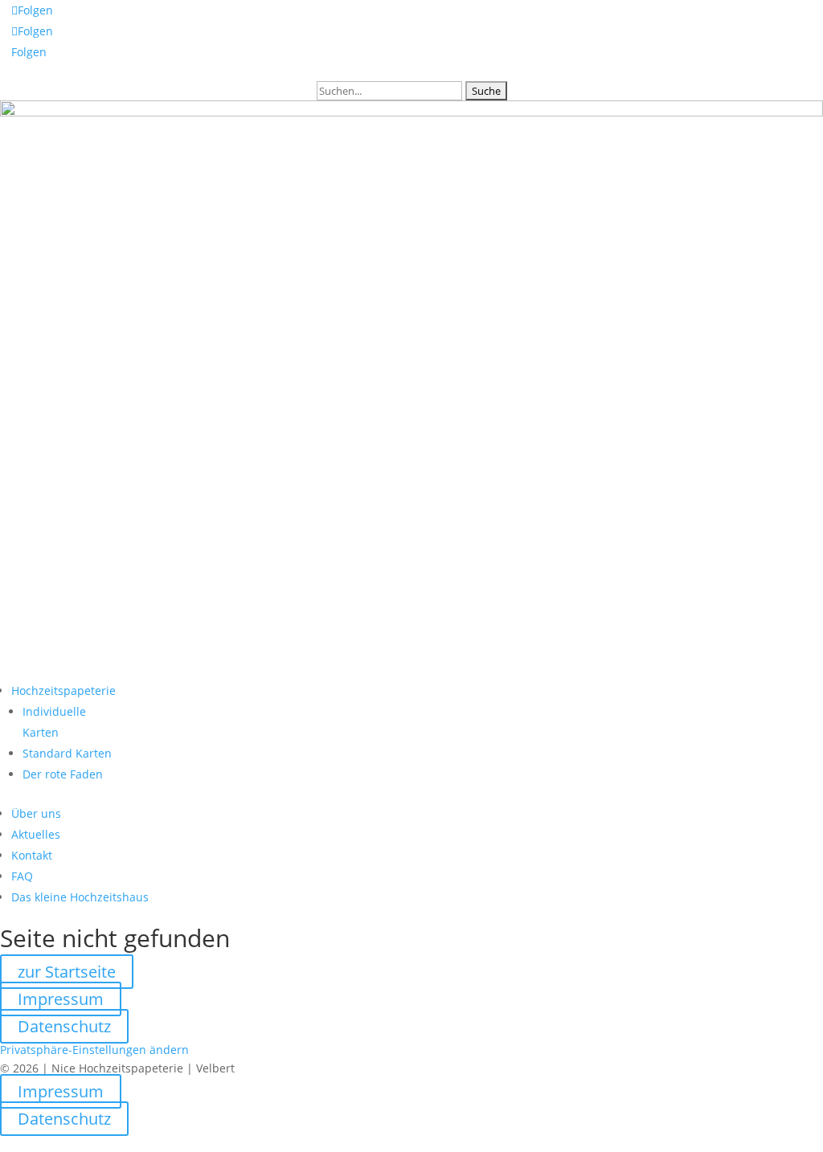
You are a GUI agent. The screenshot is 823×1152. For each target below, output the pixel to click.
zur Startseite (67, 971)
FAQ (22, 876)
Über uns (36, 813)
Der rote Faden (63, 774)
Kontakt (31, 855)
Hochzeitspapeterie (63, 690)
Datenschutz (64, 1026)
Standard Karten (67, 753)
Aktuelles (35, 834)
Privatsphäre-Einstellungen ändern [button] (94, 1049)
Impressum (61, 999)
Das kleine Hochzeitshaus (80, 897)
